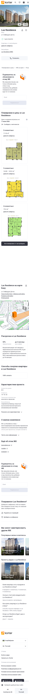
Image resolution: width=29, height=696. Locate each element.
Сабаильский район (19, 294)
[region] (14, 315)
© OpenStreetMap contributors (21, 329)
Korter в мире (5, 655)
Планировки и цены (8, 68)
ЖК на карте (20, 68)
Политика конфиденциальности (11, 669)
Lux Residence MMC (7, 52)
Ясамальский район (7, 296)
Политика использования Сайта (11, 674)
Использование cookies (8, 666)
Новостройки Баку (6, 294)
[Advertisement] (14, 264)
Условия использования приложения (12, 672)
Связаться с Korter (7, 658)
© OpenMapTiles (11, 329)
